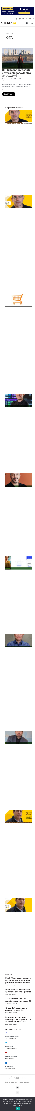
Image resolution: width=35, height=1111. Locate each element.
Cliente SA (18, 79)
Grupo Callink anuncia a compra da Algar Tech (16, 1009)
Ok (18, 1108)
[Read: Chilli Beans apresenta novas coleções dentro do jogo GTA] (17, 58)
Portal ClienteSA (11, 1056)
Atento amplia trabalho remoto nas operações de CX (18, 1000)
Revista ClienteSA (11, 1036)
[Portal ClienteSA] (6, 1053)
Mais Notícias (26, 79)
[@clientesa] (6, 1043)
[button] (26, 23)
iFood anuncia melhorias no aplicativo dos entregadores (18, 991)
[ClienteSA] (6, 1063)
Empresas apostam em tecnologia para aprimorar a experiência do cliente (18, 1019)
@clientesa (9, 1046)
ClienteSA (9, 1066)
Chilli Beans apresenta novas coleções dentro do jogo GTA (16, 73)
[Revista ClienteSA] (6, 1033)
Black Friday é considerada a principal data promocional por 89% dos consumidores (18, 980)
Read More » (8, 93)
